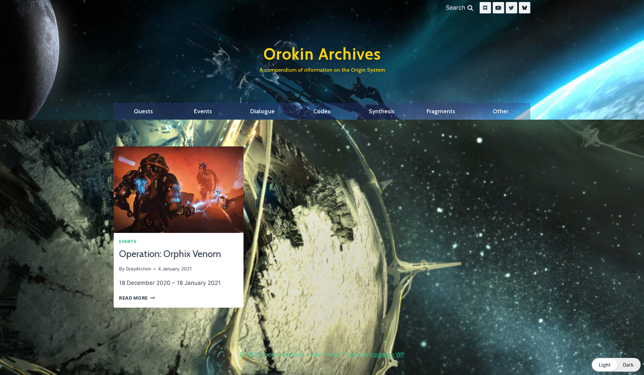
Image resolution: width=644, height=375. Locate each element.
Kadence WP (387, 354)
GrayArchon (138, 268)
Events (203, 111)
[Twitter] (511, 7)
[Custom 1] (524, 7)
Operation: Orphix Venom (170, 253)
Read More (137, 298)
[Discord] (485, 7)
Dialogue (262, 111)
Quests (143, 111)
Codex (322, 111)
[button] (616, 365)
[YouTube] (498, 7)
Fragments (441, 111)
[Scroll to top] (623, 352)
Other (500, 111)
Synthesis (381, 111)
